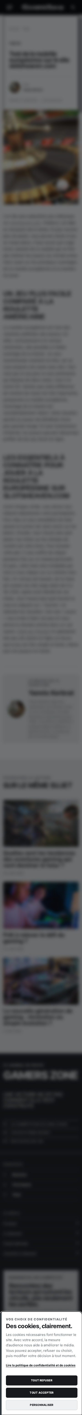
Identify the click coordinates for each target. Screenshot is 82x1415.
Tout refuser (41, 1380)
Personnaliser (41, 1405)
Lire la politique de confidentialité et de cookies (40, 1365)
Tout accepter (42, 1392)
